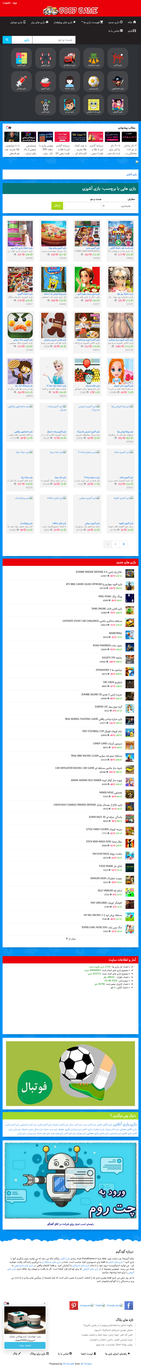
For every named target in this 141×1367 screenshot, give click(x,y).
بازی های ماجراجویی (23, 1265)
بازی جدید (114, 22)
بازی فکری (127, 1133)
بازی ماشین (104, 1133)
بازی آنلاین (131, 174)
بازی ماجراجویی (115, 1133)
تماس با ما (114, 31)
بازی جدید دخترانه (50, 1129)
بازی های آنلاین (70, 1133)
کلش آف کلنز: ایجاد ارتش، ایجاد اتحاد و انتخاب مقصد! (107, 1334)
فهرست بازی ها (91, 22)
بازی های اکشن (115, 1262)
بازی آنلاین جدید (89, 1124)
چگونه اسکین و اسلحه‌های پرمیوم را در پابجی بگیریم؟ (108, 1325)
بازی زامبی (17, 1129)
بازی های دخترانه (43, 1133)
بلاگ (15, 1353)
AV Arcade (68, 1363)
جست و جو (95, 199)
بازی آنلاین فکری (45, 1124)
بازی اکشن (87, 1129)
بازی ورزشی (31, 1133)
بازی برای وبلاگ (38, 1353)
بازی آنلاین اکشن (104, 1124)
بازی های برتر (38, 22)
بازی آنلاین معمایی (128, 1129)
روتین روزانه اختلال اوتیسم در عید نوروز (114, 1344)
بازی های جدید (57, 1133)
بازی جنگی (38, 1129)
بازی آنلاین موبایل (112, 1129)
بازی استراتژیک (98, 1129)
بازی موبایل (16, 22)
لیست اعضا (87, 1353)
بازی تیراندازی (75, 1129)
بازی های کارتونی (91, 1269)
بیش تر (71, 938)
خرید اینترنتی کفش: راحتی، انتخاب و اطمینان (111, 1339)
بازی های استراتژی (81, 1265)
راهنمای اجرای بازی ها (116, 1353)
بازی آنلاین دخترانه (60, 1124)
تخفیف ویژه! (25, 1345)
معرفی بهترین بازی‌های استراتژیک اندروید (113, 1330)
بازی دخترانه (27, 1129)
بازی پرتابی (22, 1133)
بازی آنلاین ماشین (12, 1124)
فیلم (130, 31)
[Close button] (44, 1303)
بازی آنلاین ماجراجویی (28, 1124)
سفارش (131, 199)
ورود (15, 2)
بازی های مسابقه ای (51, 1262)
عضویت (6, 2)
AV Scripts (86, 1363)
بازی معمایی (92, 1133)
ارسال (57, 205)
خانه (130, 22)
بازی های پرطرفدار (63, 22)
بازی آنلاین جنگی (75, 1124)
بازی (133, 1124)
